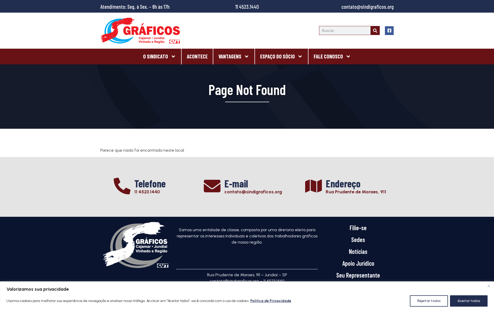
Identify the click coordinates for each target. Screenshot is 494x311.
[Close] (489, 286)
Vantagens (229, 56)
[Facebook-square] (389, 30)
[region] (247, 296)
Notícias (358, 251)
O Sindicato (155, 56)
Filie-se (358, 227)
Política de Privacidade (270, 301)
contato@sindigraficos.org (367, 6)
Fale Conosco (328, 56)
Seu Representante (358, 275)
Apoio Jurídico (358, 263)
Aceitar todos (468, 301)
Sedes (358, 239)
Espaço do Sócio (277, 56)
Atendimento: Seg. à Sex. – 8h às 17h (135, 6)
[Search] (375, 30)
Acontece (197, 56)
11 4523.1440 (247, 6)
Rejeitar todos (428, 301)
